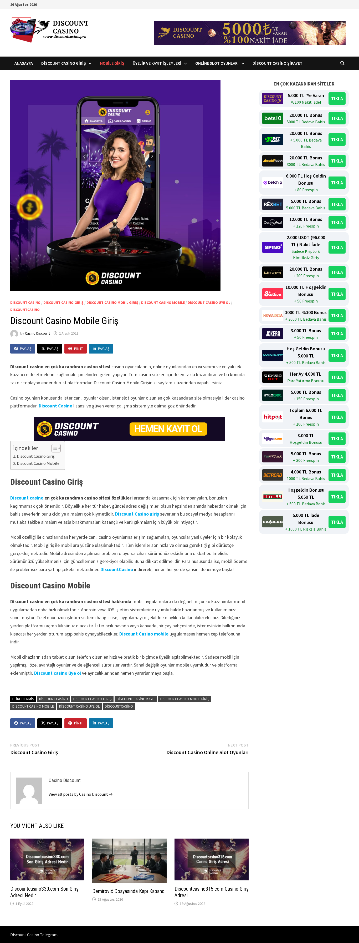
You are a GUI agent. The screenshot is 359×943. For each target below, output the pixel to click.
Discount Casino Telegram (34, 934)
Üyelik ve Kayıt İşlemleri (157, 63)
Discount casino (26, 498)
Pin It (78, 348)
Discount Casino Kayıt (136, 699)
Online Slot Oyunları (217, 63)
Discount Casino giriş (137, 514)
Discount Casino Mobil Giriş (112, 302)
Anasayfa (23, 63)
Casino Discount (37, 333)
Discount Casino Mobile (163, 302)
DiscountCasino (25, 309)
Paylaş (25, 348)
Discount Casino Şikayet (277, 63)
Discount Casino (25, 302)
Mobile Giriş (112, 63)
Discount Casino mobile (143, 634)
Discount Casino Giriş (63, 63)
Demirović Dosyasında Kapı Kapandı (129, 891)
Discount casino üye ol (209, 302)
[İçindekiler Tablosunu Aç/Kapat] (53, 448)
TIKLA (337, 98)
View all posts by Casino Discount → (81, 794)
